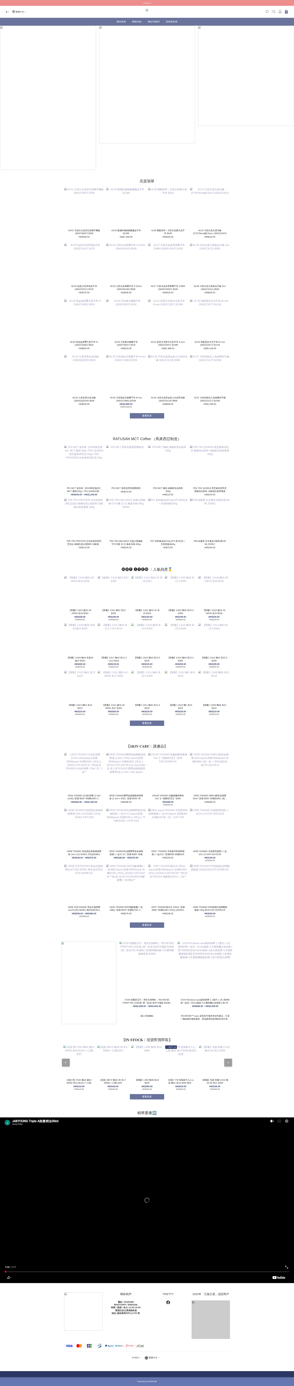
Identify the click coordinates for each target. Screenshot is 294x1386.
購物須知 (137, 21)
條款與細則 (154, 21)
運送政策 (121, 21)
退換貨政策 (172, 21)
